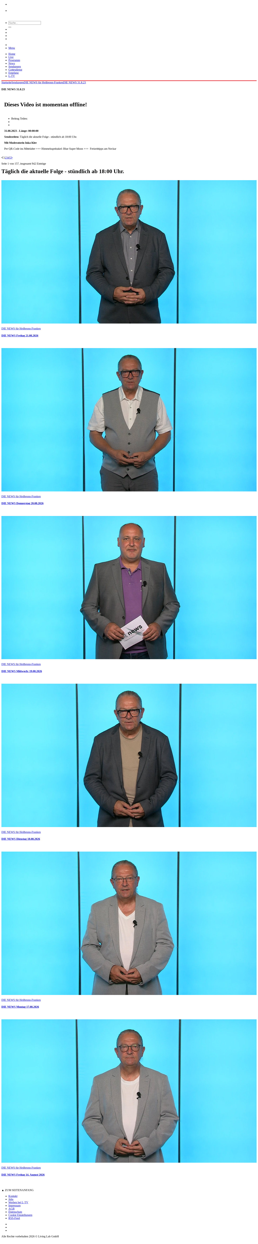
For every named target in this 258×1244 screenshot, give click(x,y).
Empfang (13, 72)
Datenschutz (15, 1211)
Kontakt (12, 1196)
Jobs (10, 1199)
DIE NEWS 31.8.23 (74, 82)
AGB (11, 1208)
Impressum (14, 1205)
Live (11, 57)
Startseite (6, 82)
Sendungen (14, 66)
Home (11, 53)
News (11, 63)
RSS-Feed (14, 1218)
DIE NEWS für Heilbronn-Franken (43, 82)
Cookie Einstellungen (20, 1215)
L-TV (11, 75)
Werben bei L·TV (18, 1202)
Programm (14, 60)
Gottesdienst (15, 69)
